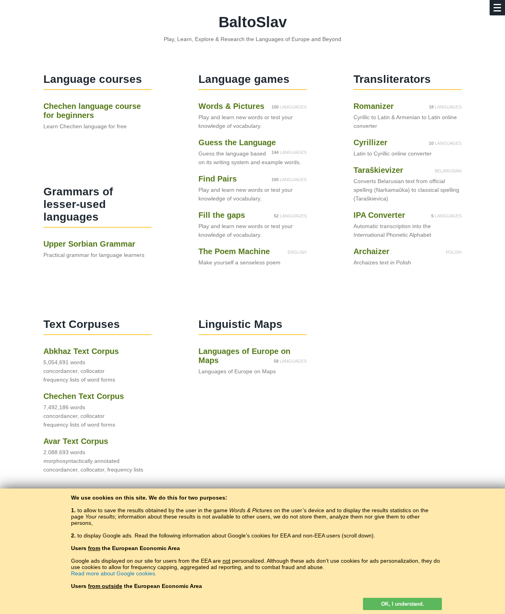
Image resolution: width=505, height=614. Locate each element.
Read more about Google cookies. (114, 573)
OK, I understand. (402, 604)
